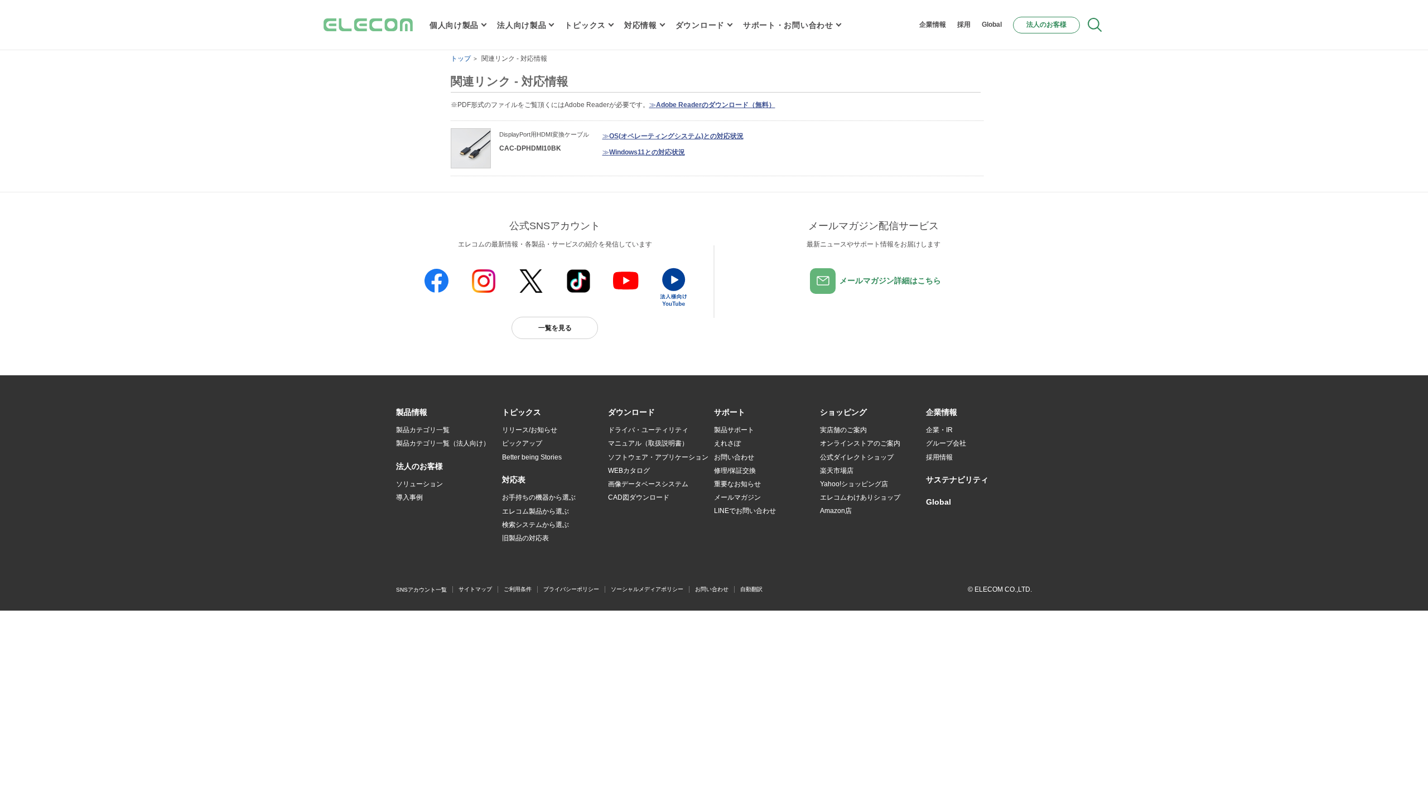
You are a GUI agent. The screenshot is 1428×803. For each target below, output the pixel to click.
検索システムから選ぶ (535, 525)
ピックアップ (522, 443)
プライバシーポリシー (571, 589)
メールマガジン (737, 497)
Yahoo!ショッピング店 (854, 484)
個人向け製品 (454, 25)
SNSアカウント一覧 (421, 590)
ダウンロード (700, 25)
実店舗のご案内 (843, 430)
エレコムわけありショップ (860, 497)
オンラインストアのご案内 (860, 443)
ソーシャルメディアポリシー (647, 589)
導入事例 (409, 497)
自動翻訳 (751, 589)
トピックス (585, 25)
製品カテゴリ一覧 (423, 430)
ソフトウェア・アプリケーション (658, 457)
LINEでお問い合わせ (745, 511)
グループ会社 (946, 443)
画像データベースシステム (648, 484)
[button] (521, 412)
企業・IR (939, 430)
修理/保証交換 (735, 471)
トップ (461, 58)
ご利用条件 (518, 589)
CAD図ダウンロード (638, 497)
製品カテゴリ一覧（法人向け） (443, 443)
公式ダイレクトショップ (857, 457)
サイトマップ (475, 589)
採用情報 (939, 457)
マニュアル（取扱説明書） (648, 443)
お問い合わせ (734, 457)
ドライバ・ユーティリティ (648, 430)
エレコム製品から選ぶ (535, 511)
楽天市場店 (836, 471)
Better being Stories (532, 457)
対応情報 (640, 25)
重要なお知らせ (737, 484)
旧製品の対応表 (525, 538)
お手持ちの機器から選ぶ (539, 497)
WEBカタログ (629, 471)
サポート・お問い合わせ (788, 25)
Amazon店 (836, 511)
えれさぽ (727, 443)
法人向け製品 (521, 25)
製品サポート (734, 430)
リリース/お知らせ (529, 430)
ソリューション (419, 484)
